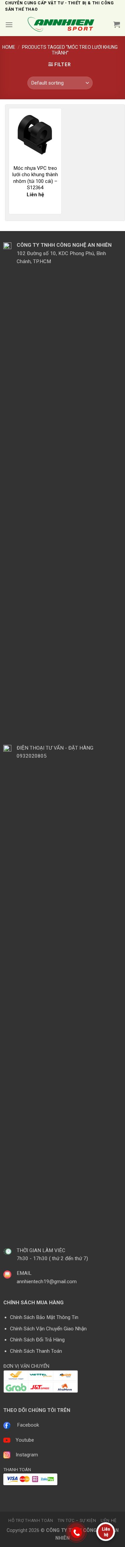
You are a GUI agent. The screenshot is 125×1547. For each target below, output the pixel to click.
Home (8, 47)
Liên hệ (109, 1520)
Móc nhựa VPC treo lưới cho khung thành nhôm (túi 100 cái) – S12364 (35, 178)
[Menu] (9, 24)
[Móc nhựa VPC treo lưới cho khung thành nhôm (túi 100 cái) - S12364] (35, 134)
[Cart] (116, 24)
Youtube (25, 1440)
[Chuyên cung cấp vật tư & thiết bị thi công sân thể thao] (63, 24)
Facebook (28, 1425)
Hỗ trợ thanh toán (30, 1520)
